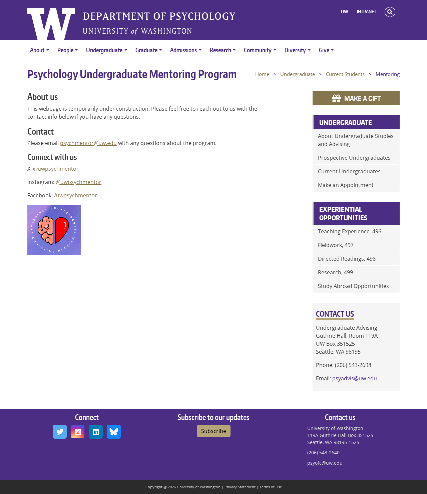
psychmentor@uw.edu (88, 143)
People (65, 50)
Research (220, 50)
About (37, 50)
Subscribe (213, 431)
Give (324, 50)
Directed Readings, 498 (347, 258)
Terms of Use (271, 486)
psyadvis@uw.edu (354, 378)
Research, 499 (335, 272)
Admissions (183, 50)
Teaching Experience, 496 (349, 231)
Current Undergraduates (349, 171)
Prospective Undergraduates (354, 157)
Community (258, 50)
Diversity (295, 50)
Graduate (146, 50)
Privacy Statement (240, 486)
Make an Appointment (346, 185)
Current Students (345, 74)
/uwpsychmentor (75, 195)
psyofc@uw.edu (325, 463)
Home (262, 74)
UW (344, 11)
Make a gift (362, 98)
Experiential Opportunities (343, 213)
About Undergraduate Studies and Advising (356, 140)
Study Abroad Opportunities (353, 286)
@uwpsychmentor (56, 168)
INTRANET (366, 11)
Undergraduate (104, 50)
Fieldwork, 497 (336, 245)
